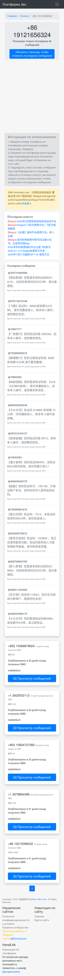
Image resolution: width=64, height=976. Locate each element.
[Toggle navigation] (57, 4)
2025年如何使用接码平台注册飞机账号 (29, 247)
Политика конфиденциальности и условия (15, 920)
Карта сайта (41, 920)
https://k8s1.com (39, 899)
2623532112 (21, 695)
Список (24, 16)
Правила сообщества (15, 927)
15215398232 (23, 843)
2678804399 (21, 794)
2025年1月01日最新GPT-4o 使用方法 (28, 254)
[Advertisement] (32, 96)
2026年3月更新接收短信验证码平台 (36, 221)
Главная (12, 16)
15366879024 (25, 646)
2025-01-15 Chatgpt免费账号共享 (26, 250)
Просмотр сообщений (33, 678)
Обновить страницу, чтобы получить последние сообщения (32, 53)
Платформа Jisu (14, 4)
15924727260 (25, 744)
